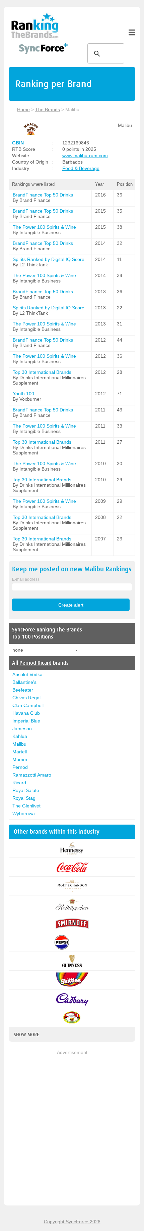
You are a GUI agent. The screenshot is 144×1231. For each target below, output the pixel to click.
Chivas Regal (26, 697)
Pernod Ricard (35, 663)
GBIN (18, 142)
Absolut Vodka (27, 674)
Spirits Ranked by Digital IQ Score (48, 259)
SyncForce (23, 630)
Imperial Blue (26, 720)
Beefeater (22, 690)
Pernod (20, 767)
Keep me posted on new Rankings (71, 569)
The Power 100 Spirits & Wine (44, 227)
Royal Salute (25, 790)
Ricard (19, 782)
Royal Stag (23, 798)
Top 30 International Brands (42, 372)
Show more (26, 1034)
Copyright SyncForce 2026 (72, 1221)
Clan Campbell (28, 705)
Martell (19, 751)
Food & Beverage (80, 168)
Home (23, 109)
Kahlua (19, 736)
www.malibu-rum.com (85, 155)
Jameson (22, 728)
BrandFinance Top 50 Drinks (43, 194)
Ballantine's (24, 682)
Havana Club (26, 713)
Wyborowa (23, 813)
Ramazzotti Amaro (31, 775)
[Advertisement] (72, 1128)
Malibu (19, 744)
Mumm (19, 759)
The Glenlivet (26, 805)
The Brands (47, 109)
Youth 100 (23, 393)
